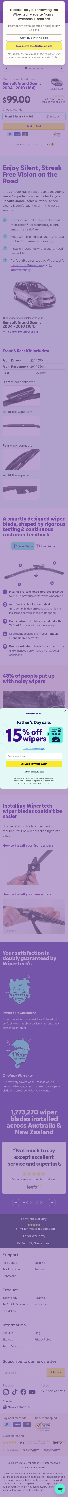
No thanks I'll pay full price (34, 772)
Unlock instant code (34, 763)
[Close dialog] (65, 711)
